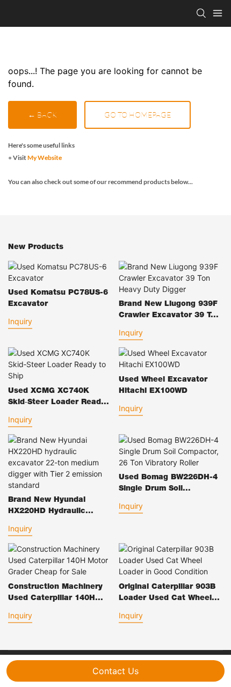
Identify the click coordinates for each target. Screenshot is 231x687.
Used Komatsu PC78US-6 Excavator (58, 298)
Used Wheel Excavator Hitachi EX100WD (163, 385)
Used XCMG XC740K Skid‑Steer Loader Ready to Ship (56, 398)
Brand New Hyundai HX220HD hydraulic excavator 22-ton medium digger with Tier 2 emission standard (59, 506)
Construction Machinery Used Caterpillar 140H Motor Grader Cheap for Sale (56, 593)
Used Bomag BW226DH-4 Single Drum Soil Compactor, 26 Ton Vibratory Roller (168, 484)
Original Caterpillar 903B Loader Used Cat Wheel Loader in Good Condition (169, 593)
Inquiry (20, 321)
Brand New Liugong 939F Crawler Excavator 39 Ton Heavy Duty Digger (169, 311)
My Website (44, 158)
